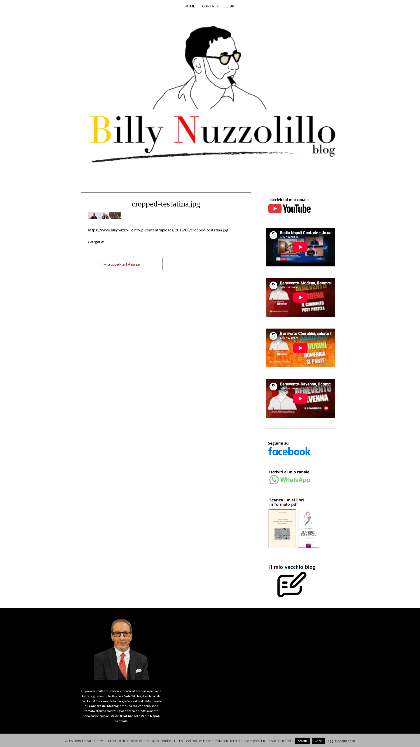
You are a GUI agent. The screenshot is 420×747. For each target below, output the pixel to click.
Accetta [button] (303, 741)
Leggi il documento (340, 741)
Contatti (211, 6)
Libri (231, 6)
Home (190, 6)
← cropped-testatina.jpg (121, 264)
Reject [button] (318, 741)
